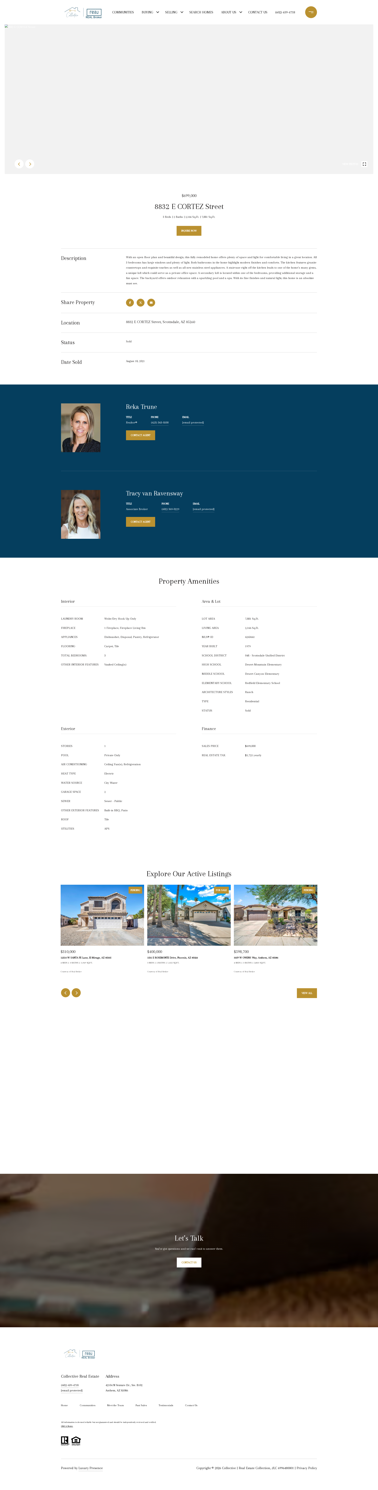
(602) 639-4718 (285, 12)
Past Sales (141, 1405)
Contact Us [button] (189, 1262)
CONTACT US (257, 12)
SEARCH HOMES (201, 12)
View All (307, 993)
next (29, 163)
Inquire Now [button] (189, 230)
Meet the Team (115, 1405)
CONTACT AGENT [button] (140, 435)
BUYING (147, 12)
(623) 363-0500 (160, 422)
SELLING (171, 12)
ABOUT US (228, 12)
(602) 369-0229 (170, 509)
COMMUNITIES (123, 12)
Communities (87, 1405)
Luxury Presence (91, 1468)
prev (19, 163)
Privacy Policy (307, 1468)
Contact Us (191, 1405)
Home (64, 1405)
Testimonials (166, 1405)
